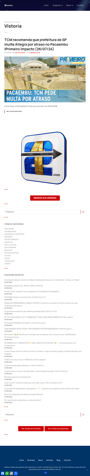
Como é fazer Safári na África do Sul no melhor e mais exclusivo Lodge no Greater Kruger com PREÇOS (43, 352)
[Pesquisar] (83, 212)
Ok (46, 473)
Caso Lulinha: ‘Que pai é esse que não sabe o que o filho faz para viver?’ (33, 383)
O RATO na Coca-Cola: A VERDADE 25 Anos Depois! (25, 360)
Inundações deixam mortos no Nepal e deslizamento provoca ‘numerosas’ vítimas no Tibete (41, 280)
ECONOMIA (8, 237)
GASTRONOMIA (10, 248)
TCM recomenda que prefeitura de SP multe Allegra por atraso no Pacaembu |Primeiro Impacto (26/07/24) (36, 44)
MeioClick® (35, 52)
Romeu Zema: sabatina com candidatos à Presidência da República (31, 291)
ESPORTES (8, 242)
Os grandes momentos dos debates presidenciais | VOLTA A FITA (30, 311)
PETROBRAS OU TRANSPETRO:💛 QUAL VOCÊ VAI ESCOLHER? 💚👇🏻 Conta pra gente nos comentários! (40, 344)
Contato (80, 5)
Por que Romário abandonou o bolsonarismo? (22, 400)
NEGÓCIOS (8, 250)
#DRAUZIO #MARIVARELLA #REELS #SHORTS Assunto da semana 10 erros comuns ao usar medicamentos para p (41, 304)
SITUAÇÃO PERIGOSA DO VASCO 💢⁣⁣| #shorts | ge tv (25, 323)
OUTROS (7, 256)
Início (46, 5)
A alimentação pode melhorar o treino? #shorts (23, 365)
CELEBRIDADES (10, 232)
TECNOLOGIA (9, 261)
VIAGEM (7, 264)
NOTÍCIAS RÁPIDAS (14, 111)
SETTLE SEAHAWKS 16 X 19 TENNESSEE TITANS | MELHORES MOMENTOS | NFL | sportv (38, 317)
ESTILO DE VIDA (10, 245)
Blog (58, 460)
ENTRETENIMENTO (11, 240)
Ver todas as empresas (58, 428)
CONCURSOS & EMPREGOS (14, 234)
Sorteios (49, 460)
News (68, 5)
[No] (87, 470)
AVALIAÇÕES (9, 229)
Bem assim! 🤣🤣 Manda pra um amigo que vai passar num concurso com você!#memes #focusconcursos (40, 335)
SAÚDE (7, 258)
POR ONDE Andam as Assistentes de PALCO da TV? (25, 297)
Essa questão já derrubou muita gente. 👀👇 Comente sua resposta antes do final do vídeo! (41, 389)
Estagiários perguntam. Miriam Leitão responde (23, 286)
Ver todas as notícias (31, 428)
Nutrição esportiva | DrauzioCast (17, 377)
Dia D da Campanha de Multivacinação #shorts (23, 394)
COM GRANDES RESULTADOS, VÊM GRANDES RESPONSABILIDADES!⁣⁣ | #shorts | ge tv (38, 329)
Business (56, 5)
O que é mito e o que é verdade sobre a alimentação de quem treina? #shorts (36, 371)
